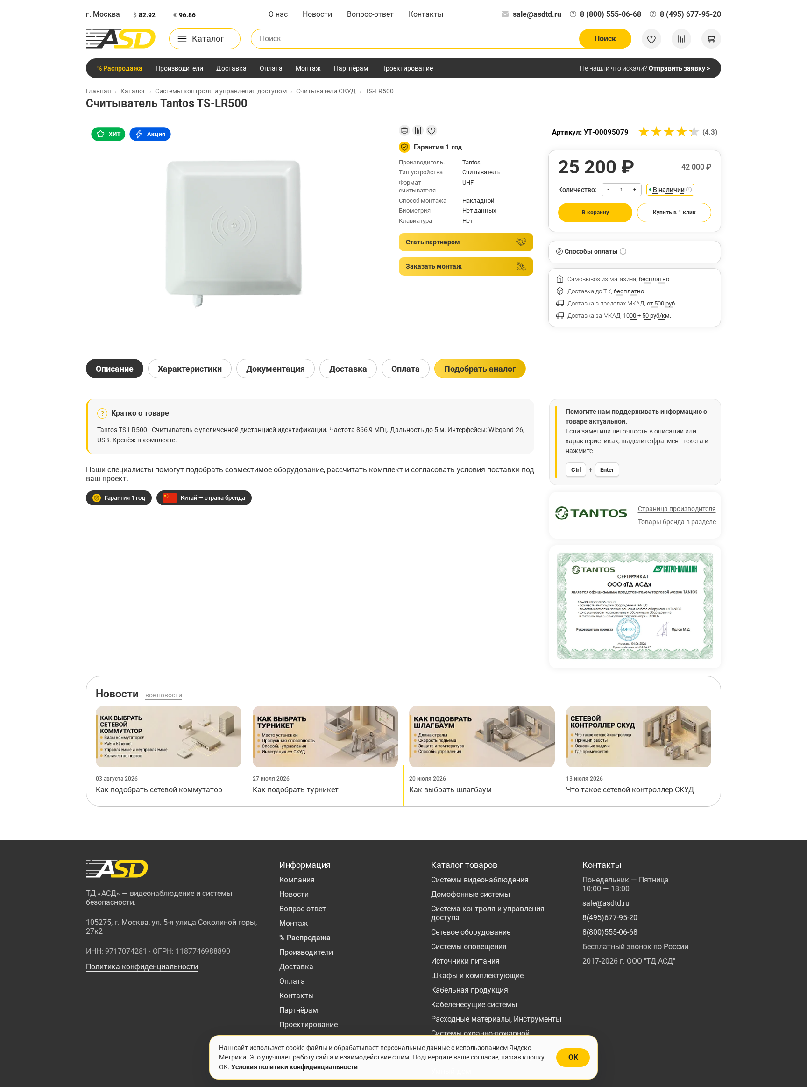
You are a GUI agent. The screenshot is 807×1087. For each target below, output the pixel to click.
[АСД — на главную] (121, 39)
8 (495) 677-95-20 (690, 14)
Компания (297, 879)
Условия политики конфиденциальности (294, 1067)
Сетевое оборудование (470, 932)
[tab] (114, 368)
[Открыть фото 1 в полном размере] (235, 233)
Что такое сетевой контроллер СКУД (630, 789)
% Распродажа (119, 68)
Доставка (231, 68)
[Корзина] (711, 39)
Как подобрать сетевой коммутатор (159, 789)
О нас (278, 14)
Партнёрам (351, 68)
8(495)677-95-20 (609, 917)
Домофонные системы (470, 894)
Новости (317, 14)
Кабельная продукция (469, 990)
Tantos (471, 162)
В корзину (595, 212)
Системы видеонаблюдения (480, 879)
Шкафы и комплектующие (477, 975)
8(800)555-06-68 (609, 932)
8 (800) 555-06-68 (610, 14)
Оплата (271, 68)
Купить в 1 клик (674, 212)
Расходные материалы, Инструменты (496, 1019)
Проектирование (407, 68)
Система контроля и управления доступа (488, 913)
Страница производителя (677, 508)
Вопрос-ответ (370, 14)
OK (573, 1057)
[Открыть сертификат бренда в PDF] (635, 606)
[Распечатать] (404, 130)
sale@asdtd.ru (537, 14)
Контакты (426, 14)
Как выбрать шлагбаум (450, 789)
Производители (179, 68)
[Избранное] (651, 39)
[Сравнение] (681, 39)
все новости (163, 695)
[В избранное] (431, 130)
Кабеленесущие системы (474, 1004)
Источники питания (465, 961)
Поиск (605, 38)
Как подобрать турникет (296, 789)
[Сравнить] (418, 130)
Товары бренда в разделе (677, 522)
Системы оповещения (469, 946)
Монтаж (308, 68)
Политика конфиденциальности (142, 966)
